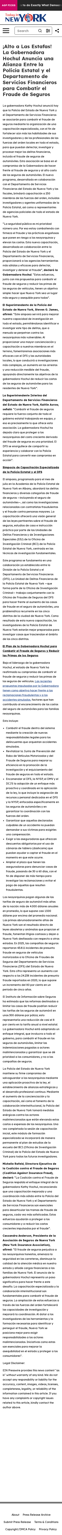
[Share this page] (57, 30)
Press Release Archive (37, 1514)
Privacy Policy (48, 1529)
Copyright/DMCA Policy (20, 1529)
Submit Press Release (17, 1522)
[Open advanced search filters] (48, 30)
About (15, 1514)
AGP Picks (8, 5)
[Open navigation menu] (6, 30)
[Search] (40, 30)
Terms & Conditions (46, 1522)
